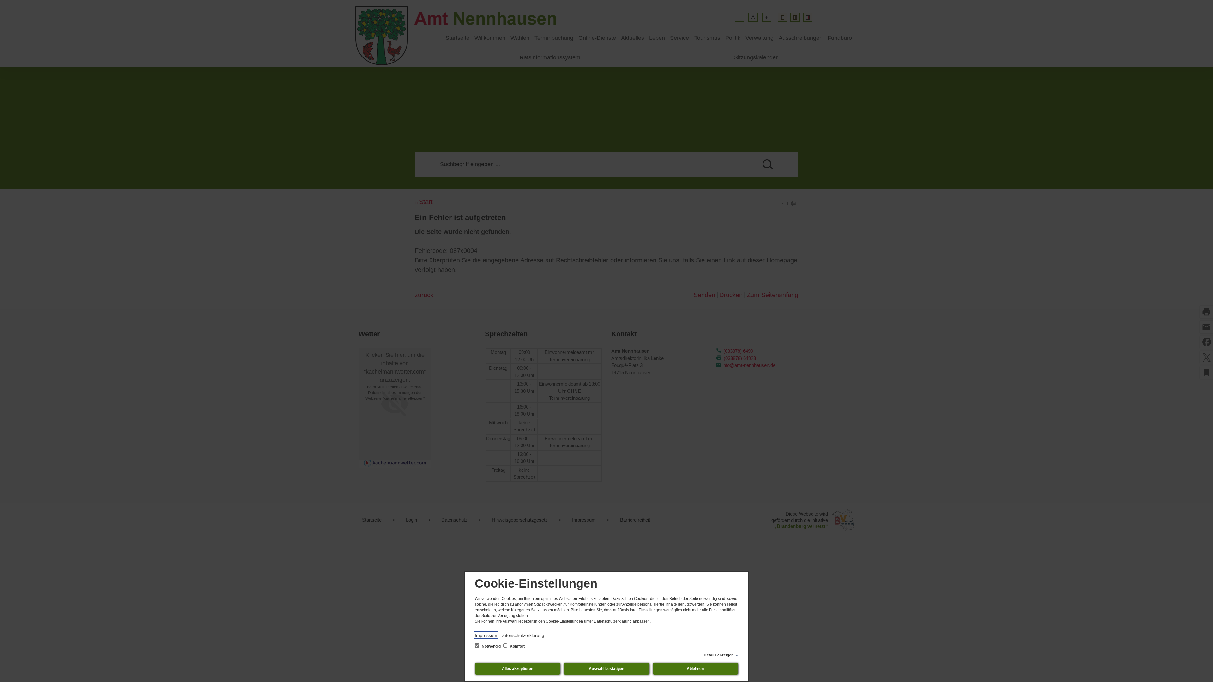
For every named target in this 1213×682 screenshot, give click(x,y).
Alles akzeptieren (517, 669)
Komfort (517, 646)
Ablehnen (695, 669)
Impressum (486, 635)
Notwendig (491, 646)
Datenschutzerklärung (522, 635)
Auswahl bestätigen (606, 669)
